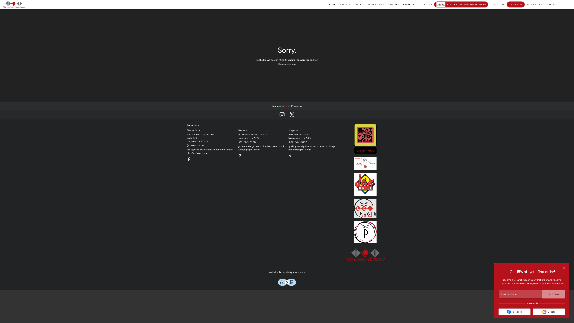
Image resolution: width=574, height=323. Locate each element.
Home (332, 4)
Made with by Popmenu (152, 106)
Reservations (376, 4)
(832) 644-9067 (297, 142)
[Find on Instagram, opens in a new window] (282, 115)
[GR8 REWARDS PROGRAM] (365, 138)
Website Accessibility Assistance (287, 272)
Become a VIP (535, 4)
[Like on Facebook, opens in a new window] (189, 159)
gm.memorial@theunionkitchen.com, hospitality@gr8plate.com (261, 148)
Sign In (551, 4)
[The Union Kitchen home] (15, 4)
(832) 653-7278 (195, 145)
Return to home (287, 64)
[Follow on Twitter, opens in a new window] (292, 115)
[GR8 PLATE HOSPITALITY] (365, 208)
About (359, 4)
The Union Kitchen (365, 254)
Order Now (515, 4)
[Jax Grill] (365, 184)
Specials (393, 4)
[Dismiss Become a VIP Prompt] (564, 268)
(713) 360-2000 (247, 142)
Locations (426, 4)
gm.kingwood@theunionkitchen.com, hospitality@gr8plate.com (311, 148)
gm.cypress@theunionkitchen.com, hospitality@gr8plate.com (210, 151)
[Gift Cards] (365, 163)
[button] (345, 4)
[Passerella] (365, 231)
